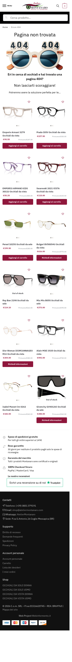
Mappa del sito (10, 609)
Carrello (7, 563)
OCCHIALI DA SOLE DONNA (17, 585)
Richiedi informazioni (51, 257)
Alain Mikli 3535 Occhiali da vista (51, 352)
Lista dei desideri (12, 567)
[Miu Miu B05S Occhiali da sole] (52, 281)
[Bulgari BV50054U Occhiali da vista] (52, 225)
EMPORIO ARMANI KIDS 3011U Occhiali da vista (15, 190)
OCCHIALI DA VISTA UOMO (17, 598)
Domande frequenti (13, 536)
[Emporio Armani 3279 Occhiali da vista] (18, 113)
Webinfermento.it (41, 615)
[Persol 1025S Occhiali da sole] (18, 225)
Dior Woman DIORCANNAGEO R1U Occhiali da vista (18, 352)
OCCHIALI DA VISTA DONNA (18, 594)
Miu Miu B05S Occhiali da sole (50, 302)
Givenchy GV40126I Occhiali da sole (51, 408)
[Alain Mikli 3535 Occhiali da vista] (52, 331)
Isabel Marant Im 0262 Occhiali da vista (14, 408)
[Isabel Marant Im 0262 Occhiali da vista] (18, 387)
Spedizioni (8, 540)
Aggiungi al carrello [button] (18, 145)
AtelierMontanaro (26, 514)
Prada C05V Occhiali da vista (51, 132)
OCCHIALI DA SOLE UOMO (16, 589)
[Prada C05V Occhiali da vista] (52, 113)
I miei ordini (9, 571)
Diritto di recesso (12, 532)
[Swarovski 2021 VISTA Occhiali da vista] (52, 169)
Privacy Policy (10, 545)
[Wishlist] (28, 101)
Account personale (12, 558)
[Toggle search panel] (57, 6)
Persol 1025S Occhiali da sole (17, 244)
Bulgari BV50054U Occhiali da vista (50, 246)
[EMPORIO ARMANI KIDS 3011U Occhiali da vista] (18, 169)
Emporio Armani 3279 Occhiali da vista (14, 134)
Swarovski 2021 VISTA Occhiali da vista (48, 190)
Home (5, 27)
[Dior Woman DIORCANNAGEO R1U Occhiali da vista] (18, 331)
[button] (64, 6)
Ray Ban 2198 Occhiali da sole (16, 302)
